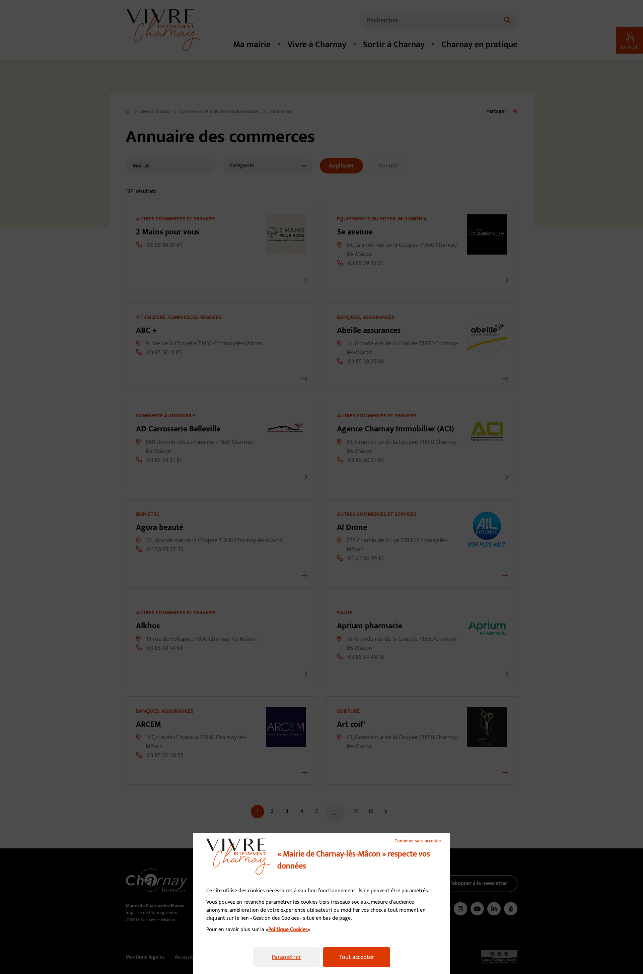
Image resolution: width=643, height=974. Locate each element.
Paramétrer (286, 957)
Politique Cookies (288, 929)
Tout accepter (356, 957)
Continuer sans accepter (418, 841)
